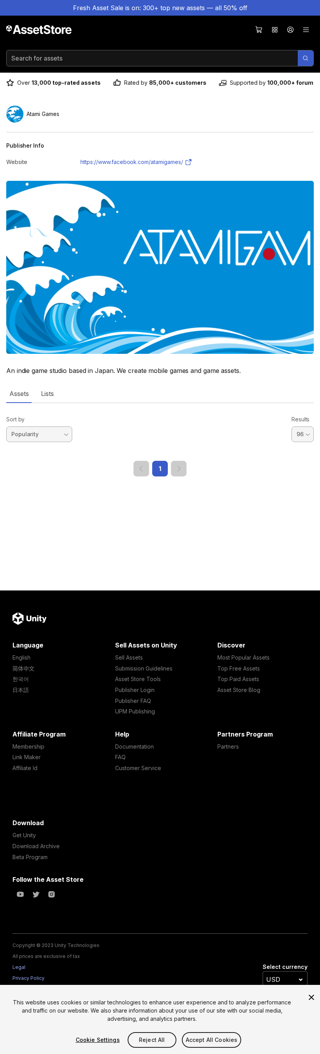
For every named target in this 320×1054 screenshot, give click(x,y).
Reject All (152, 1039)
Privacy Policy (28, 978)
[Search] (305, 58)
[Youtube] (20, 894)
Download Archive (36, 846)
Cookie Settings (98, 1039)
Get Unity (24, 835)
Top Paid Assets (238, 679)
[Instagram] (51, 894)
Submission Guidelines (143, 668)
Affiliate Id (24, 768)
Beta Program (30, 857)
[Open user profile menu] (290, 29)
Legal (18, 967)
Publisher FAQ (133, 700)
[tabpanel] (160, 439)
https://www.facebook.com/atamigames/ (131, 162)
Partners (228, 746)
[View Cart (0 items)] (259, 29)
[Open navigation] (306, 29)
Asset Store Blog (238, 690)
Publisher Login (135, 690)
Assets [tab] (18, 394)
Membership (28, 746)
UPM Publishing (135, 711)
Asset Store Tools (138, 679)
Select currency (285, 966)
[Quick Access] (275, 29)
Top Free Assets (238, 668)
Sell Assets (129, 657)
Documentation (134, 746)
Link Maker (26, 757)
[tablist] (160, 393)
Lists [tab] (47, 394)
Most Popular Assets (243, 657)
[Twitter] (36, 894)
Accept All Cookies (212, 1039)
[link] (141, 468)
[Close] (311, 997)
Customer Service (138, 768)
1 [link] (160, 469)
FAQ (120, 757)
